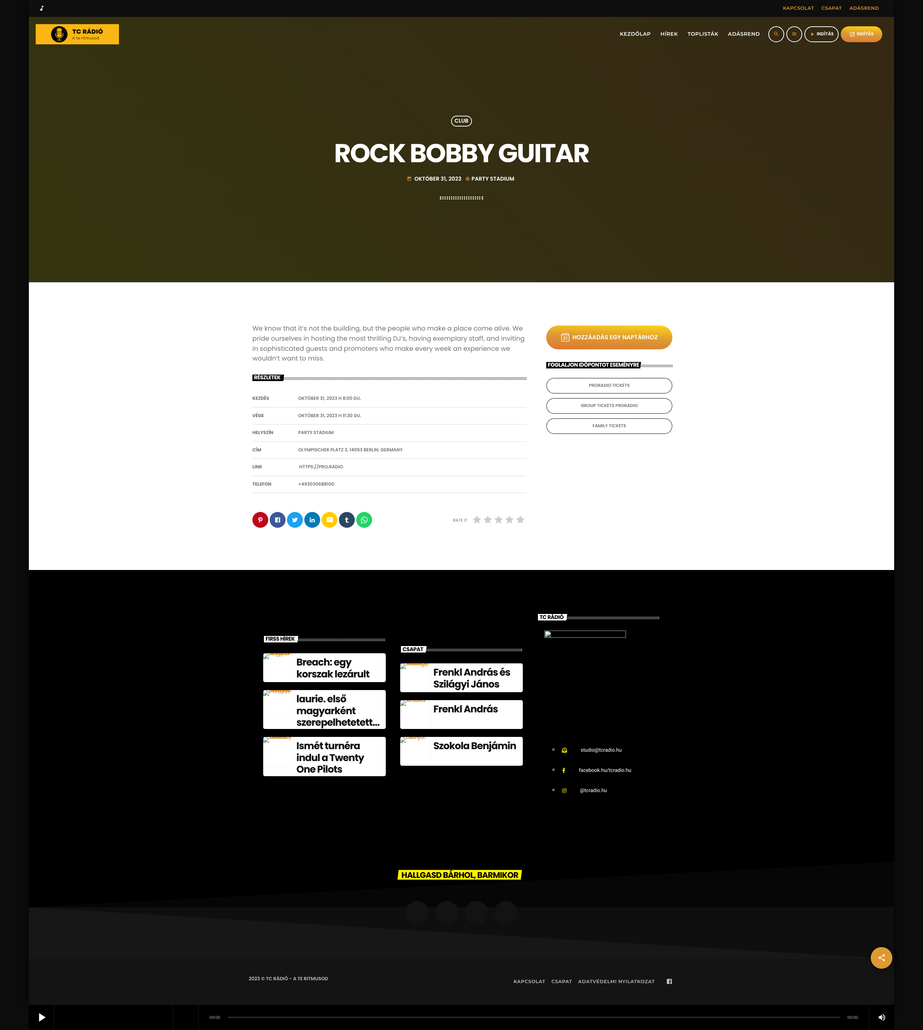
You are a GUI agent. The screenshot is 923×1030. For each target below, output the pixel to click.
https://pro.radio (321, 467)
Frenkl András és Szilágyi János (471, 678)
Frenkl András (465, 709)
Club (462, 121)
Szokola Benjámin (474, 746)
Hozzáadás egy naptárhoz (615, 337)
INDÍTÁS (861, 34)
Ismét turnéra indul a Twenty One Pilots (330, 757)
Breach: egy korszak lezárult (332, 668)
